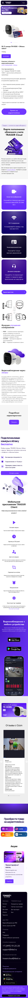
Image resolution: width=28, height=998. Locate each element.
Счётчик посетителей (16, 872)
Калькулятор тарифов (17, 869)
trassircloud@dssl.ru (11, 924)
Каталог (5, 869)
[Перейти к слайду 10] (19, 761)
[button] (14, 112)
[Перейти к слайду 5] (16, 42)
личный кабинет (11, 169)
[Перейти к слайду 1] (11, 42)
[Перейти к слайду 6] (14, 761)
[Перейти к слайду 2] (12, 42)
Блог (12, 878)
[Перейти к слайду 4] (15, 42)
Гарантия (5, 880)
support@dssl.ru (10, 915)
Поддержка (6, 901)
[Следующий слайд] (24, 31)
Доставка (5, 875)
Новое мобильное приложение (11, 903)
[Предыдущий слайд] (4, 31)
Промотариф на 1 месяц (12, 832)
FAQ (4, 898)
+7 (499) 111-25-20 (11, 911)
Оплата (5, 878)
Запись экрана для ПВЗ (9, 891)
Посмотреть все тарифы (14, 608)
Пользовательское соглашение (12, 937)
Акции (4, 872)
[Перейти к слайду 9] (18, 761)
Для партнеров (15, 875)
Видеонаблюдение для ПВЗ (10, 888)
